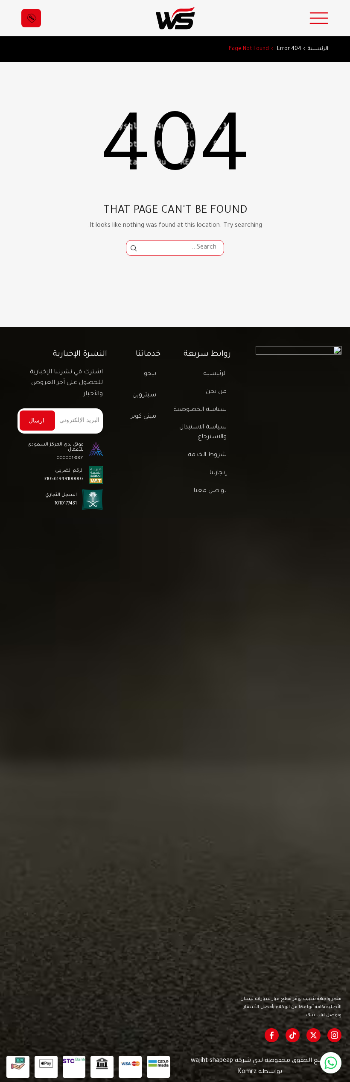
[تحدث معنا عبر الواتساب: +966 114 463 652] (330, 1062)
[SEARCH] (134, 248)
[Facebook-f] (272, 1035)
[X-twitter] (313, 1035)
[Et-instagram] (334, 1035)
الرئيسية (318, 49)
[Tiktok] (293, 1035)
